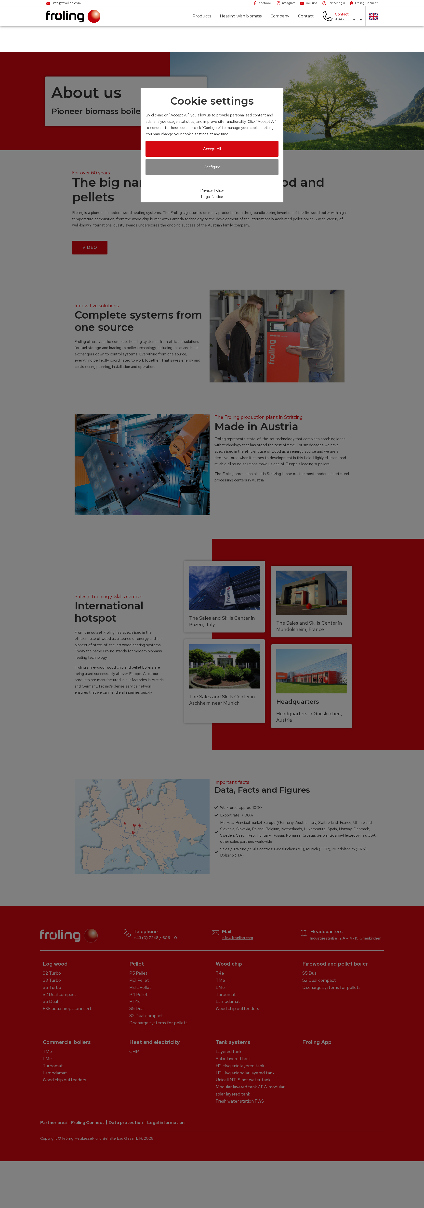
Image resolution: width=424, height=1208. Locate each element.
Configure (212, 166)
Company (279, 16)
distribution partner (348, 19)
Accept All (212, 148)
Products (202, 16)
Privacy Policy (212, 190)
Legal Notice (212, 196)
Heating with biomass (241, 16)
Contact (306, 16)
